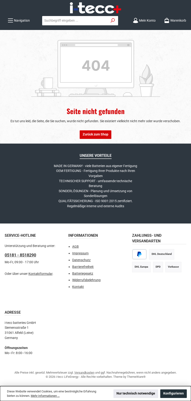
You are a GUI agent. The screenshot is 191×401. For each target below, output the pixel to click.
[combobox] (75, 20)
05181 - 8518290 (20, 255)
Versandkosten (84, 372)
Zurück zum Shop (95, 134)
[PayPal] (139, 254)
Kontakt (78, 287)
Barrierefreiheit (83, 267)
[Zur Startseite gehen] (95, 7)
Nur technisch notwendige (135, 393)
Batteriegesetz (82, 274)
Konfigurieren (173, 393)
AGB (75, 247)
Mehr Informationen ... (45, 396)
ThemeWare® (136, 376)
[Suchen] (113, 20)
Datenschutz (81, 260)
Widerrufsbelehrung (86, 280)
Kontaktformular (40, 274)
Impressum (80, 253)
